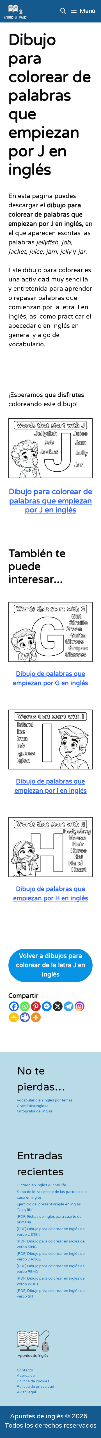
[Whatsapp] (25, 1006)
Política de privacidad (35, 1386)
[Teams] (25, 1017)
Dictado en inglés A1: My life (41, 1185)
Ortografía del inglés (35, 1111)
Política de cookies (33, 1381)
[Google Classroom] (14, 1017)
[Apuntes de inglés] (16, 11)
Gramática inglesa (33, 1106)
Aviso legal (26, 1392)
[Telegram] (69, 1006)
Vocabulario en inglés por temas (45, 1100)
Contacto (25, 1370)
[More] (36, 1017)
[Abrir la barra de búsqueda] (63, 11)
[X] (58, 1006)
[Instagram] (79, 1006)
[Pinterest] (36, 1006)
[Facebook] (14, 1006)
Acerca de (26, 1375)
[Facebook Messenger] (47, 1006)
